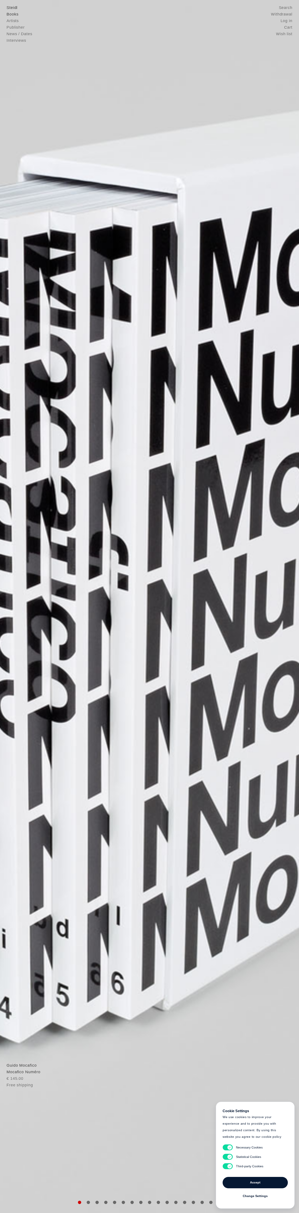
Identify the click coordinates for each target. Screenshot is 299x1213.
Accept (255, 1182)
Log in (286, 21)
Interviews (16, 40)
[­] (22, 606)
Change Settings (255, 1196)
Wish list (284, 34)
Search (285, 7)
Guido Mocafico (22, 1065)
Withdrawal (281, 14)
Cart (288, 27)
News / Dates (19, 34)
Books (13, 14)
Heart (115, 606)
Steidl (12, 7)
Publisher (16, 27)
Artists (13, 21)
